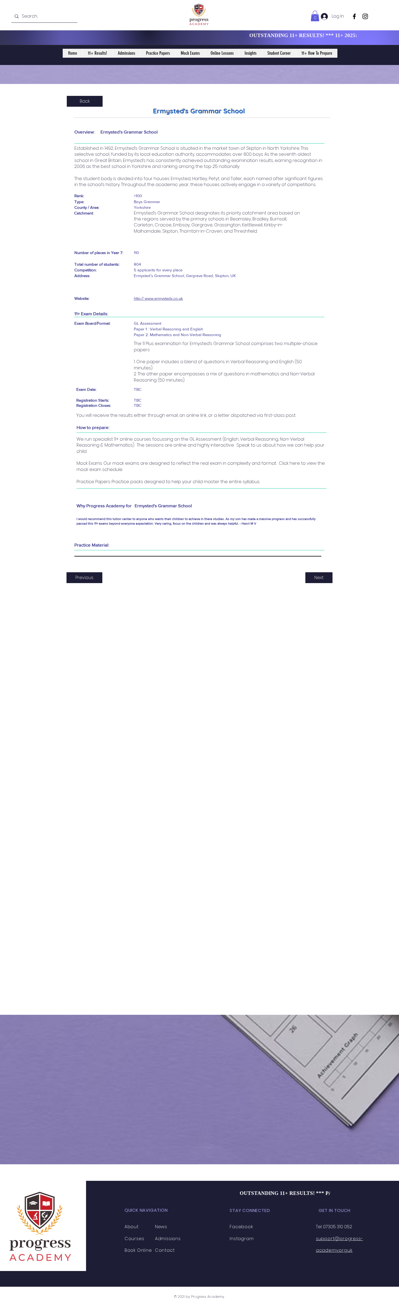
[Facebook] (354, 16)
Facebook (241, 1227)
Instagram (242, 1239)
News (161, 1227)
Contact (165, 1250)
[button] (315, 16)
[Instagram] (365, 16)
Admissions (168, 1239)
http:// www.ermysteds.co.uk (158, 298)
